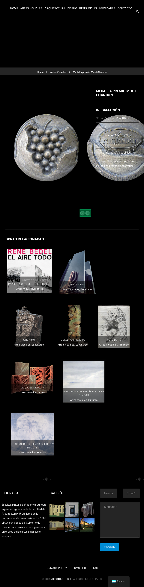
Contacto (125, 8)
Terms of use (80, 568)
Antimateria (77, 284)
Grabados (123, 344)
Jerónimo (28, 339)
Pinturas (93, 400)
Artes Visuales (31, 8)
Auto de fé (114, 339)
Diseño (72, 8)
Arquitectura (55, 8)
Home (14, 8)
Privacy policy (57, 568)
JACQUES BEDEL (61, 579)
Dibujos (39, 288)
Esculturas (86, 289)
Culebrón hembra (73, 339)
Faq (95, 568)
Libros (41, 392)
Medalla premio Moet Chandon (90, 72)
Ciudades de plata (32, 387)
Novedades (107, 8)
